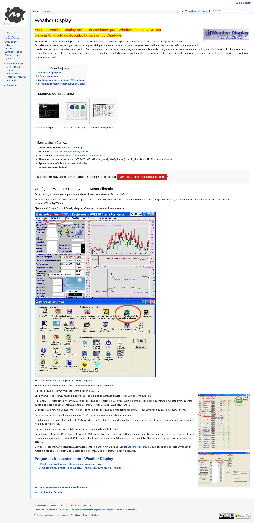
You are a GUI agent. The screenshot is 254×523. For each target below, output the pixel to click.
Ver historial (204, 11)
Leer (181, 11)
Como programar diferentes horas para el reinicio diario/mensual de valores (80, 467)
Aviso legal (94, 515)
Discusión (46, 11)
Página (35, 11)
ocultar (66, 68)
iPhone (69, 163)
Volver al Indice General (49, 492)
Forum (10, 70)
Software (9, 45)
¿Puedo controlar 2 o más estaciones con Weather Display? (71, 464)
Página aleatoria (12, 55)
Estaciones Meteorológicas (12, 37)
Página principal (12, 32)
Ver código (190, 11)
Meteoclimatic (13, 67)
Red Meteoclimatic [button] (15, 63)
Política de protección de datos (47, 515)
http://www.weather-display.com (68, 151)
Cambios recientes (13, 52)
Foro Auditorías (14, 73)
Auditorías (11, 80)
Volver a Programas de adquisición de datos (61, 486)
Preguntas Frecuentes (17, 77)
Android (80, 163)
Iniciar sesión (245, 3)
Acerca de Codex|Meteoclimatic (75, 515)
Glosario (9, 48)
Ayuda (8, 58)
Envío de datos (12, 42)
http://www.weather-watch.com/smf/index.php (78, 155)
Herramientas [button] (12, 85)
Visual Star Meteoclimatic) (135, 446)
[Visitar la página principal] (15, 14)
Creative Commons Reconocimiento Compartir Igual (83, 510)
